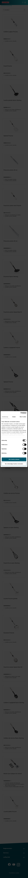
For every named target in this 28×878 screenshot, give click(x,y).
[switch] (24, 445)
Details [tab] (14, 416)
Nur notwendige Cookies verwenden (14, 463)
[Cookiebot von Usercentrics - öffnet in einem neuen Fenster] (20, 413)
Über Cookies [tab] (23, 416)
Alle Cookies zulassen (14, 459)
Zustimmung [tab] (5, 416)
